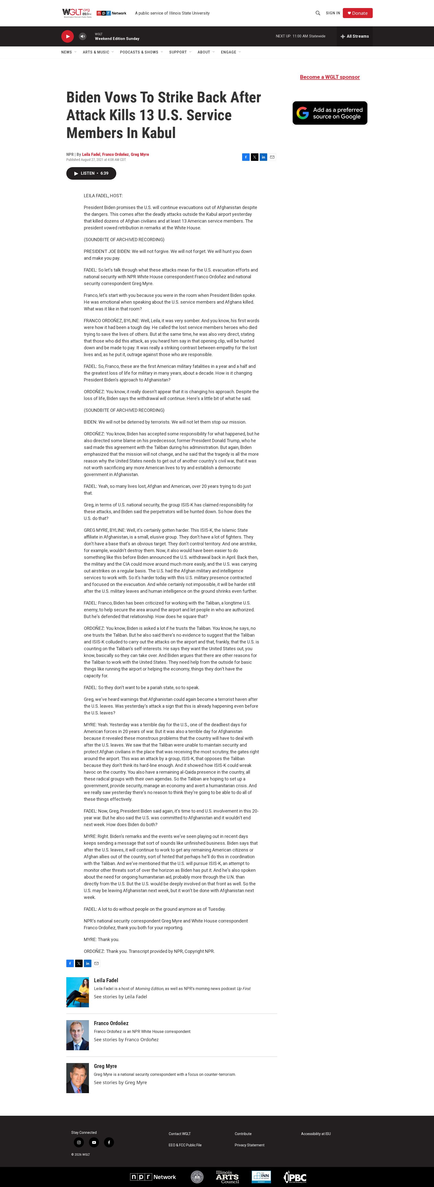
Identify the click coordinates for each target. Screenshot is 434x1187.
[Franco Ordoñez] (77, 1035)
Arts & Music (96, 52)
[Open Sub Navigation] (76, 52)
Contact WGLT (180, 1134)
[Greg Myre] (77, 1078)
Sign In (333, 13)
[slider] (90, 36)
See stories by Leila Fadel (120, 997)
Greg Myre (140, 154)
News (66, 52)
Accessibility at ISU (316, 1134)
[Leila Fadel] (77, 992)
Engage (228, 52)
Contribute (243, 1134)
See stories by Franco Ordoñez (126, 1039)
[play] (68, 36)
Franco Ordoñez (115, 154)
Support (178, 52)
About (204, 52)
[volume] (82, 36)
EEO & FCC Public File (185, 1145)
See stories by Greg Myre (120, 1082)
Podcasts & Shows (139, 52)
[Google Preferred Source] (330, 113)
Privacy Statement (249, 1145)
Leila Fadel (91, 154)
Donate (360, 13)
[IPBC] (295, 1177)
